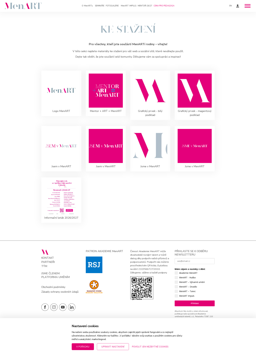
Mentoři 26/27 (145, 5)
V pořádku (82, 346)
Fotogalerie (112, 5)
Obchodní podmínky (53, 287)
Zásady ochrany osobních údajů (60, 292)
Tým (44, 266)
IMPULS (128, 5)
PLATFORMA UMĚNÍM (55, 277)
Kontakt (47, 258)
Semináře (99, 5)
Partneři (48, 262)
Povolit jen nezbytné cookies (150, 346)
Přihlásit (195, 303)
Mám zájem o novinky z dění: (190, 269)
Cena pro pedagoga (164, 5)
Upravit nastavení (112, 346)
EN (230, 5)
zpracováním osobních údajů (189, 328)
